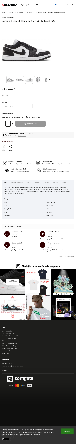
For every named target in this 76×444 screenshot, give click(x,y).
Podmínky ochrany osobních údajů (12, 336)
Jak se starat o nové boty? (9, 346)
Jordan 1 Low (50, 199)
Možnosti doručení (34, 117)
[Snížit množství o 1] (3, 124)
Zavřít (67, 153)
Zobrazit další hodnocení (65, 257)
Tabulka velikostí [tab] (17, 183)
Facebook (5, 368)
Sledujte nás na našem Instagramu (41, 266)
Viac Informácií (35, 435)
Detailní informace (7, 141)
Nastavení (6, 439)
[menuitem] (27, 5)
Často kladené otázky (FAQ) (9, 338)
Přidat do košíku (32, 124)
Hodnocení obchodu (8, 351)
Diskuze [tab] (63, 183)
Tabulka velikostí (6, 341)
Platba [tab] (29, 183)
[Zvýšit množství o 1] (12, 124)
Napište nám (5, 353)
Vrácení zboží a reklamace (9, 343)
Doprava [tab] (38, 183)
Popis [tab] (6, 183)
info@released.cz (7, 364)
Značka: (8, 17)
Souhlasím (67, 431)
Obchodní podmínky (8, 334)
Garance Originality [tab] (51, 183)
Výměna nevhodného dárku (9, 348)
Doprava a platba (7, 331)
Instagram (5, 370)
